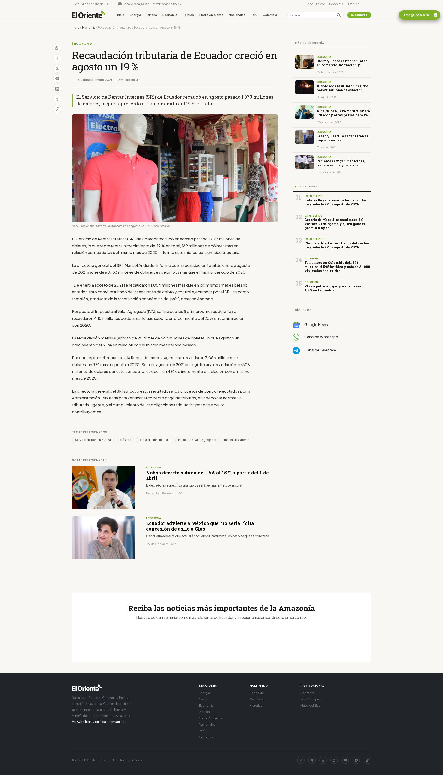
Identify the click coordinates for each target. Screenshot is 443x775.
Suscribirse (359, 15)
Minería (152, 15)
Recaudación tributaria (154, 440)
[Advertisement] (332, 404)
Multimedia (258, 699)
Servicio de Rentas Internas (93, 440)
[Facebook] (301, 760)
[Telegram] (356, 760)
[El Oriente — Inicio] (89, 15)
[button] (364, 4)
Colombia (270, 15)
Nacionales (237, 15)
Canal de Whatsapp (321, 337)
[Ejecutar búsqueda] (338, 15)
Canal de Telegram (320, 350)
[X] (312, 760)
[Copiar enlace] (57, 109)
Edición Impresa (311, 699)
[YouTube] (345, 760)
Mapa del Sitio (310, 705)
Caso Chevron (316, 4)
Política (188, 15)
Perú (254, 15)
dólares (125, 440)
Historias (353, 4)
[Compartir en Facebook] (57, 58)
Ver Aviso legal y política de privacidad (99, 721)
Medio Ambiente (211, 15)
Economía (169, 15)
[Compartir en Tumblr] (57, 99)
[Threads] (334, 760)
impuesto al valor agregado (197, 440)
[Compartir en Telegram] (57, 78)
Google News (316, 324)
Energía (135, 15)
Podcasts (336, 4)
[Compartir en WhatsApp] (57, 48)
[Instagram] (323, 760)
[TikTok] (367, 760)
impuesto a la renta (236, 440)
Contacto (307, 693)
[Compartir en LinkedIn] (57, 89)
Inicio (120, 15)
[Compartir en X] (57, 68)
